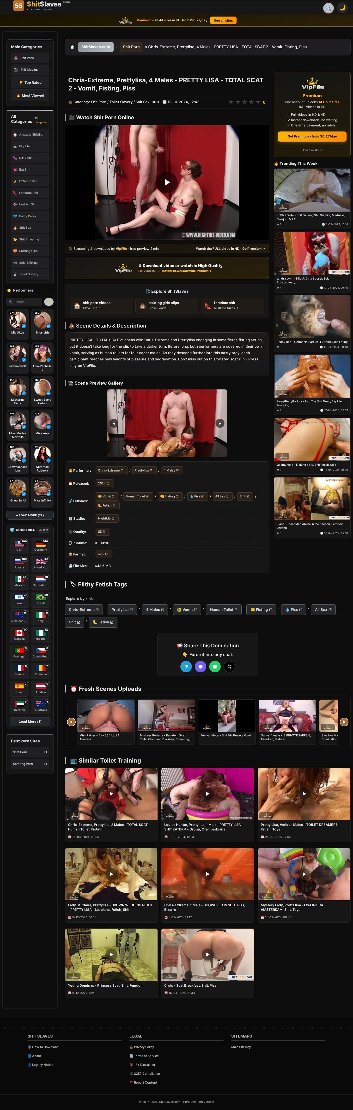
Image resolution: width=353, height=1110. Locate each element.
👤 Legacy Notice (40, 1065)
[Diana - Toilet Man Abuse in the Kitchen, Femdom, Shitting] (312, 498)
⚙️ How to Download (43, 1047)
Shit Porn (131, 46)
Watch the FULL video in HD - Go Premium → (230, 249)
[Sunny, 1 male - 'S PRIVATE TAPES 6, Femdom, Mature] (287, 716)
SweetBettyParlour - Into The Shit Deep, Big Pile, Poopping (309, 403)
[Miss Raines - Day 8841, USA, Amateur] (105, 716)
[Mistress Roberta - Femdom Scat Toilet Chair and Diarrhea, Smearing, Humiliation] (166, 716)
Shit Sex (142, 102)
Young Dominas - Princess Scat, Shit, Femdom (106, 985)
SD (100, 531)
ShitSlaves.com (95, 46)
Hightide (104, 518)
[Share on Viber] (200, 666)
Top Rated (30, 82)
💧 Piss (195, 496)
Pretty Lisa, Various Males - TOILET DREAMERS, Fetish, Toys (300, 827)
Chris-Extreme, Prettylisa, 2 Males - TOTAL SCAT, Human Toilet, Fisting (108, 827)
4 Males (169, 470)
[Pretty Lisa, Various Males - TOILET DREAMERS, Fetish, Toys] (304, 794)
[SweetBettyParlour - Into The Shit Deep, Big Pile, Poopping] (312, 376)
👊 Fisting (167, 496)
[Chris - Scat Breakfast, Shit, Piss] (207, 955)
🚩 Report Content (143, 1082)
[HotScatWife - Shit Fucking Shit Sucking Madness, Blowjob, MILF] (312, 190)
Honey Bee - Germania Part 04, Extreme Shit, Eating (311, 342)
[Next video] (344, 722)
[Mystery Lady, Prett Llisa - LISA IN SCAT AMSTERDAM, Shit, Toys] (304, 874)
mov (101, 554)
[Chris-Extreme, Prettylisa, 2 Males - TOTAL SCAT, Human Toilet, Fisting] (111, 794)
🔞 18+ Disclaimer (142, 1065)
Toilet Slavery (121, 102)
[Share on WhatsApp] (215, 666)
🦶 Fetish (105, 505)
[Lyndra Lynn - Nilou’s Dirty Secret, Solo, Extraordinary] (312, 253)
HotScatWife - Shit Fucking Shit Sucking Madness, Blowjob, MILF (310, 217)
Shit (242, 496)
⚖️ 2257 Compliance (144, 1073)
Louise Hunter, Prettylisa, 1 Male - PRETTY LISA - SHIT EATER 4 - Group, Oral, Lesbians (203, 827)
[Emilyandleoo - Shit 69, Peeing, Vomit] (227, 716)
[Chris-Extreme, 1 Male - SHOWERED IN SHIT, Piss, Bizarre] (207, 874)
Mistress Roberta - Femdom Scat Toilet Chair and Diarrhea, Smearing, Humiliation (165, 739)
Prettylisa (142, 470)
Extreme (162, 340)
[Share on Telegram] (186, 666)
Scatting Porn (23, 764)
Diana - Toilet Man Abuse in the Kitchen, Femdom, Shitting (310, 526)
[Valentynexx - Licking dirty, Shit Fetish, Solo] (312, 439)
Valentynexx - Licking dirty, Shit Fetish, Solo (306, 464)
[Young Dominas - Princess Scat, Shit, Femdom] (111, 955)
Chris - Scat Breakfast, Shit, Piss (190, 985)
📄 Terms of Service (144, 1056)
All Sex (220, 496)
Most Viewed (30, 95)
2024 (102, 483)
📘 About (34, 1056)
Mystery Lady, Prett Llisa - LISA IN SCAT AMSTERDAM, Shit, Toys (293, 907)
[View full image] (167, 423)
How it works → (312, 150)
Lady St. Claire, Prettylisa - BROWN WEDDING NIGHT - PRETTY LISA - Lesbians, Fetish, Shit (110, 907)
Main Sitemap (241, 1047)
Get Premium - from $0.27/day (312, 136)
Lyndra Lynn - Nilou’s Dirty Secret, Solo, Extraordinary (303, 280)
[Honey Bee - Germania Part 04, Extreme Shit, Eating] (312, 316)
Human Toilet (135, 496)
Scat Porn (20, 752)
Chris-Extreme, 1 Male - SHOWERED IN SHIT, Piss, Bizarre (204, 907)
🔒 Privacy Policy (141, 1047)
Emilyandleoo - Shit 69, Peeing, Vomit (226, 735)
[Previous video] (71, 722)
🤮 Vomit (104, 496)
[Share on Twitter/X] (229, 666)
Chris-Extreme (109, 470)
